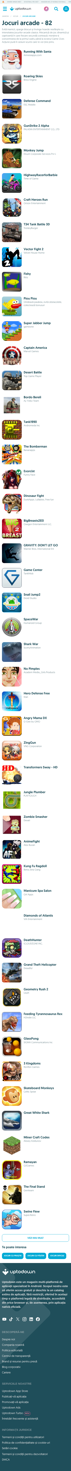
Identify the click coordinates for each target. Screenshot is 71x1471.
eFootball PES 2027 (31, 2)
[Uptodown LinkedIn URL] (31, 1319)
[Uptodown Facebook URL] (38, 1319)
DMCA (6, 1459)
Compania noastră (13, 1345)
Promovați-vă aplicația (15, 1402)
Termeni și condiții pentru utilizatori (23, 1437)
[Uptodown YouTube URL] (4, 1319)
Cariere (6, 1372)
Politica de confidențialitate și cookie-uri (26, 1442)
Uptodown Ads (11, 1407)
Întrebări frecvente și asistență (20, 1418)
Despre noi (8, 1339)
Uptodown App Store (15, 1391)
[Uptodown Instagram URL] (24, 1319)
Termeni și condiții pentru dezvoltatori (25, 1454)
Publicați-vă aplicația (14, 1396)
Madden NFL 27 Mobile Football (53, 2)
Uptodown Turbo (15, 1413)
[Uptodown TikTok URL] (11, 1319)
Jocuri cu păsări (35, 1256)
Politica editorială (12, 1350)
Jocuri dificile (57, 1256)
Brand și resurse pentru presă (19, 1361)
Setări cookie (10, 1448)
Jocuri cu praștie (12, 1256)
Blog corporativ (11, 1367)
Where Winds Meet (14, 2)
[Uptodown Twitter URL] (17, 1319)
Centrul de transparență (16, 1356)
